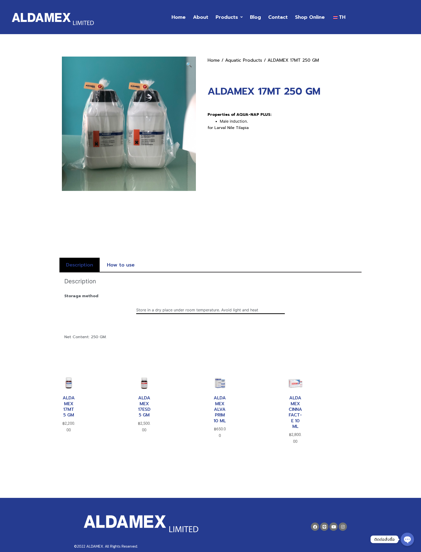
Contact (278, 17)
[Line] (324, 526)
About (200, 17)
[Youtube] (333, 526)
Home (179, 17)
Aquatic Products (243, 60)
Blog (255, 17)
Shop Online (310, 17)
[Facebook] (315, 526)
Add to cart (68, 449)
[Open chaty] (407, 539)
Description (79, 264)
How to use (120, 264)
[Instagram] (343, 526)
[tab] (79, 265)
